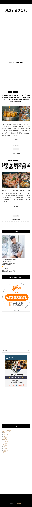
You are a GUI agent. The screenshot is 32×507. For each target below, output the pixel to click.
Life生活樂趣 (6, 434)
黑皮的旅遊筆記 (16, 10)
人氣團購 (5, 439)
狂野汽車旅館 (6, 450)
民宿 (4, 446)
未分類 (4, 452)
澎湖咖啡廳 (5, 441)
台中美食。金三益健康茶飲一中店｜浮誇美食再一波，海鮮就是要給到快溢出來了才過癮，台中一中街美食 (16, 166)
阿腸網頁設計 (18, 503)
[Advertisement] (16, 38)
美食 (10, 91)
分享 (15, 149)
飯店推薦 (5, 448)
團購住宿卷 (5, 445)
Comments (16, 145)
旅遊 (4, 436)
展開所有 (4, 431)
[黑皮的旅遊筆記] (13, 258)
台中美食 (15, 91)
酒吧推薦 (5, 443)
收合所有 (9, 431)
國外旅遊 (5, 438)
